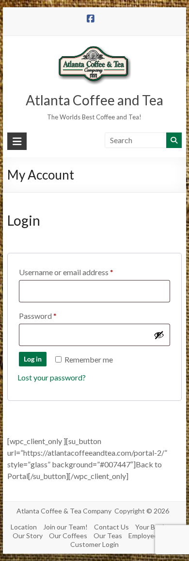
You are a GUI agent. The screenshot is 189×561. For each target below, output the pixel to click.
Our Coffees (68, 535)
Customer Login (94, 544)
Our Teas (108, 535)
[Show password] (159, 335)
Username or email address (80, 272)
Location (24, 527)
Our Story (28, 535)
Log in (33, 359)
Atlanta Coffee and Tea (94, 100)
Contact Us (111, 527)
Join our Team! (65, 527)
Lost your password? (51, 377)
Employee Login (152, 535)
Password (52, 315)
